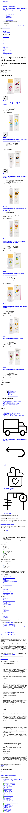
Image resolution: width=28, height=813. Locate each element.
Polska (8, 792)
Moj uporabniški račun (7, 585)
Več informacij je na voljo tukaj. (7, 524)
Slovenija (10, 786)
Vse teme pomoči (9, 20)
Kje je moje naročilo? (10, 14)
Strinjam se (3, 656)
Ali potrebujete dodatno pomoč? (9, 582)
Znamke (5, 388)
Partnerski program (7, 604)
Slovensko (11, 801)
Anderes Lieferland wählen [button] (6, 777)
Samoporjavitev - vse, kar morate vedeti (11, 403)
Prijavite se (5, 589)
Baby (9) (10, 394)
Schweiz (9, 797)
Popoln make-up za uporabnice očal (10, 404)
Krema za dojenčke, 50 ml (13, 369)
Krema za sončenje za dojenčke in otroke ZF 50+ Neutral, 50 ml (15, 140)
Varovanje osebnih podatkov (9, 625)
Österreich (11, 780)
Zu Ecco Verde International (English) (8, 775)
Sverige (9, 790)
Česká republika (14, 803)
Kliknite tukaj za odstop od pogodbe (8, 634)
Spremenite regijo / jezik (15, 619)
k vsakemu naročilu (12, 10)
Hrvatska (10, 791)
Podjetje (4, 631)
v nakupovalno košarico (8, 4)
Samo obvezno (9, 656)
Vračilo (7, 15)
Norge (8, 811)
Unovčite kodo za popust (8, 594)
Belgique (10, 806)
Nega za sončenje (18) (13, 396)
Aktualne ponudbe (7, 603)
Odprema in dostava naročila (9, 578)
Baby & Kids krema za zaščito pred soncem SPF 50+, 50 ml (15, 241)
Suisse (8, 798)
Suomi (8, 794)
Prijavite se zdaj (6, 32)
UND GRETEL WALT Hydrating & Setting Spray (13, 415)
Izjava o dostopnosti (7, 627)
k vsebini (5, 2)
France (8, 787)
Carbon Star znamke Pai (8, 405)
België (8, 807)
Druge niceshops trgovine (8, 632)
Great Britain (12, 784)
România (10, 789)
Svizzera (9, 799)
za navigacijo (6, 1)
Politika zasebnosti (4, 659)
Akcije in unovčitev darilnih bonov (10, 581)
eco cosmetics (8, 390)
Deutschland (12, 783)
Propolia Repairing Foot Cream (9, 414)
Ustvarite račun (6, 37)
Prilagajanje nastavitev (18, 656)
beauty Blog (5, 598)
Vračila (4, 579)
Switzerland (11, 800)
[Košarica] (15, 41)
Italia (7, 782)
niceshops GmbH (9, 622)
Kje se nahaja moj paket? (8, 593)
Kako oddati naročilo (7, 576)
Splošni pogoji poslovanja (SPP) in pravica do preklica (14, 626)
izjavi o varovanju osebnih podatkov (8, 654)
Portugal (9, 809)
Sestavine (5, 599)
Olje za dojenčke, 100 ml (13, 338)
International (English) (18, 779)
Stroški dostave (9, 16)
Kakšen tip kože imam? (8, 402)
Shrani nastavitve (4, 764)
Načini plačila (6, 580)
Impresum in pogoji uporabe (9, 624)
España (8, 785)
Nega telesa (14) (11, 392)
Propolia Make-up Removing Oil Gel (10, 410)
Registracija (5, 590)
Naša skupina (6, 610)
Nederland (11, 805)
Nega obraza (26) (11, 391)
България (11, 796)
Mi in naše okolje (6, 602)
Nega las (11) (11, 393)
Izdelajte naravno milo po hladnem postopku (12, 401)
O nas (4, 609)
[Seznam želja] (4, 39)
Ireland (8, 804)
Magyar (9, 793)
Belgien (9, 810)
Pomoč (4, 13)
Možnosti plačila (9, 17)
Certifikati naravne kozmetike (9, 601)
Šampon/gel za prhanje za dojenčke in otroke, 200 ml (13, 274)
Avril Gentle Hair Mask (8, 412)
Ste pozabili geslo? (7, 591)
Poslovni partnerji (6, 583)
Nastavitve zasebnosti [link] (7, 629)
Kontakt (7, 18)
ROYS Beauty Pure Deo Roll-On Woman (11, 413)
